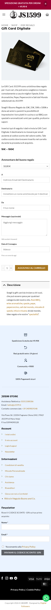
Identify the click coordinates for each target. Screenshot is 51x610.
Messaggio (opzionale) (11, 216)
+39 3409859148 (29, 408)
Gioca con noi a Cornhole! (16, 494)
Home (4, 25)
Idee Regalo (28, 25)
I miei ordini (10, 434)
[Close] (45, 3)
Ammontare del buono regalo (17, 159)
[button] (4, 14)
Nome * (4, 522)
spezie (26, 303)
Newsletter (10, 451)
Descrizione (14, 284)
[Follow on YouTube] (11, 578)
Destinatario (6, 188)
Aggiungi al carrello (31, 268)
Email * (4, 534)
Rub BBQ (35, 299)
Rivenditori (10, 488)
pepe (32, 303)
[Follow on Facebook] (2, 578)
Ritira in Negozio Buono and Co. (19, 498)
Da (2, 202)
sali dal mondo (27, 307)
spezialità (33, 314)
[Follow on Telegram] (15, 578)
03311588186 (27, 401)
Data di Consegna (9, 244)
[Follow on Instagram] (6, 578)
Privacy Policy (28, 546)
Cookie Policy (34, 589)
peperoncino (13, 307)
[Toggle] (4, 285)
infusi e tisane (20, 310)
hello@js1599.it (14, 405)
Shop (14, 25)
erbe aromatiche (15, 303)
